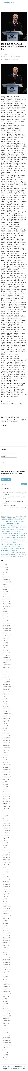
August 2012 (6, 945)
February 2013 (6, 933)
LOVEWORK (16, 539)
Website (3, 463)
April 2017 (5, 818)
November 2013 (7, 911)
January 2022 (6, 682)
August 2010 (6, 996)
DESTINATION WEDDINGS (15, 520)
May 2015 (5, 872)
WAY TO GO (19, 554)
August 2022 (6, 667)
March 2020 (6, 733)
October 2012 (6, 942)
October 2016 (6, 833)
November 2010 (7, 989)
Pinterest (5, 403)
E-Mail (20, 403)
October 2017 (6, 803)
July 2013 (5, 920)
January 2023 (6, 655)
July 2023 (5, 640)
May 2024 (5, 616)
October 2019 (6, 745)
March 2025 (6, 596)
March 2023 (6, 650)
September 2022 (7, 664)
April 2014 (5, 901)
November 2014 (7, 886)
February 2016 (6, 852)
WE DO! (24, 554)
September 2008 (7, 1045)
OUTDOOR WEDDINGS (9, 544)
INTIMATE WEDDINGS (19, 533)
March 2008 (6, 1059)
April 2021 (5, 703)
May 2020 (5, 728)
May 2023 (5, 645)
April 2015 (5, 874)
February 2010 (6, 1011)
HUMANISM (5, 533)
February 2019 (6, 764)
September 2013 (7, 916)
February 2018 (6, 794)
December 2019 (7, 740)
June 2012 (5, 950)
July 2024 (5, 611)
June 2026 (5, 567)
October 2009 (6, 1018)
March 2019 (6, 762)
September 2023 (7, 635)
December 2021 (7, 684)
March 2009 (6, 1033)
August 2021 (6, 694)
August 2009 (6, 1023)
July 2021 (5, 696)
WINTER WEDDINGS (19, 556)
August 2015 (6, 864)
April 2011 (5, 979)
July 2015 (5, 867)
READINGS (12, 546)
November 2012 (7, 940)
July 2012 (5, 947)
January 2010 (6, 1013)
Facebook (5, 401)
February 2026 (6, 577)
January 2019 (6, 767)
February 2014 (6, 906)
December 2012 (7, 937)
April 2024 (5, 618)
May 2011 (5, 976)
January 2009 (6, 1037)
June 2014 (5, 898)
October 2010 (6, 991)
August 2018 (6, 779)
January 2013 (6, 935)
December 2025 (7, 579)
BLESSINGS (11, 516)
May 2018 (5, 786)
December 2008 (7, 1040)
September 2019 (7, 747)
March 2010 (6, 1008)
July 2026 (5, 565)
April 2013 (5, 928)
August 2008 (6, 1047)
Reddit (19, 401)
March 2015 (6, 877)
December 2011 (7, 962)
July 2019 (5, 752)
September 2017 (7, 806)
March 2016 (6, 850)
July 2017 (5, 811)
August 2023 (6, 638)
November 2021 (7, 686)
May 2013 (5, 925)
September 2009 (7, 1020)
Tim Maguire (8, 2)
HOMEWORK (17, 531)
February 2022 (6, 679)
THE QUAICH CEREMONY (7, 554)
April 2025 (5, 594)
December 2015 (7, 857)
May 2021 (5, 701)
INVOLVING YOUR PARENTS (7, 539)
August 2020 (6, 721)
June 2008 (5, 1052)
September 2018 (7, 777)
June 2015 (5, 869)
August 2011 (6, 972)
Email (3, 456)
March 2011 (6, 981)
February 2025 (6, 599)
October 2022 (6, 662)
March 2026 (6, 574)
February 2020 (6, 735)
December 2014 (7, 884)
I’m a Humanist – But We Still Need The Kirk (14, 508)
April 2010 (5, 1006)
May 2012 (5, 952)
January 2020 (6, 738)
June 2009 (5, 1028)
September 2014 (7, 891)
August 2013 (6, 918)
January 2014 (6, 908)
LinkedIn (12, 403)
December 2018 (7, 769)
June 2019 (5, 755)
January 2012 (6, 959)
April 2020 (5, 730)
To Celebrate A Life (8, 56)
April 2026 (5, 572)
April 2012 (5, 955)
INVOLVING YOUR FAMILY (8, 535)
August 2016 (6, 838)
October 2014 (6, 889)
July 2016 (5, 840)
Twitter (13, 401)
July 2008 (5, 1050)
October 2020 (6, 718)
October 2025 (6, 584)
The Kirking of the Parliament (10, 505)
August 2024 (6, 608)
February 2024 (6, 623)
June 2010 (5, 1001)
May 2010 (5, 1003)
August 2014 (6, 894)
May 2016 (5, 845)
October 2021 (6, 689)
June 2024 (5, 613)
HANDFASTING (9, 531)
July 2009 (5, 1025)
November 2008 (7, 1042)
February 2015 (6, 879)
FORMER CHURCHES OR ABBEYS (14, 529)
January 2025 (6, 601)
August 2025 (6, 586)
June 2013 (5, 923)
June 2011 (5, 974)
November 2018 (7, 772)
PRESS (8, 547)
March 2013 (6, 930)
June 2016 (5, 842)
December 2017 (7, 799)
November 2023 (7, 630)
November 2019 (7, 742)
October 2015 (6, 859)
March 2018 (6, 791)
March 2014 (6, 903)
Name (3, 449)
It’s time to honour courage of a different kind (13, 46)
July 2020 (5, 723)
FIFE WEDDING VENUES (16, 527)
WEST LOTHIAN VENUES (7, 556)
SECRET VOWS (15, 551)
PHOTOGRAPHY (16, 545)
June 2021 (5, 699)
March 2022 (6, 677)
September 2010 (7, 994)
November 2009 (7, 1016)
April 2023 (5, 647)
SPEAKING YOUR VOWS (18, 553)
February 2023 (6, 652)
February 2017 (6, 823)
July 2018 (5, 781)
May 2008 (5, 1055)
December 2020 (7, 713)
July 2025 (5, 589)
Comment (4, 425)
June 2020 (5, 725)
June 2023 (5, 643)
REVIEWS (5, 550)
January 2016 (6, 855)
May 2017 (5, 816)
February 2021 (6, 708)
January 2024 (6, 625)
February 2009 (6, 1035)
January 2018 (6, 796)
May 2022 (5, 672)
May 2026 (5, 569)
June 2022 (5, 669)
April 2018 (5, 789)
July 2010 (5, 998)
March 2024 (6, 621)
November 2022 (7, 660)
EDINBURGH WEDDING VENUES (10, 524)
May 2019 (5, 757)
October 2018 (6, 774)
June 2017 (5, 813)
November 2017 (7, 801)
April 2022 (5, 674)
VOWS (15, 555)
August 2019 (6, 750)
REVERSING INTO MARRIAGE (17, 548)
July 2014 (5, 896)
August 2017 (6, 808)
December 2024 (7, 604)
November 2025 (7, 582)
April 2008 (5, 1057)
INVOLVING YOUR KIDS (18, 537)
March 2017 (6, 820)
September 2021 (7, 691)
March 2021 (6, 706)
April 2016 (5, 847)
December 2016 (7, 828)
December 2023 (7, 628)
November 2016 (7, 830)
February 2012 (6, 957)
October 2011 (6, 967)
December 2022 (7, 657)
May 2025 (5, 591)
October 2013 (6, 913)
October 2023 (6, 633)
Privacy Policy (14, 1067)
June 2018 (5, 784)
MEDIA (8, 541)
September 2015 (7, 862)
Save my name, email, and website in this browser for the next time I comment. (13, 473)
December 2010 (7, 986)
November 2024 (7, 606)
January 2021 (6, 711)
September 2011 (7, 969)
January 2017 (6, 825)
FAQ (8, 528)
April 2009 (5, 1030)
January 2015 (6, 881)
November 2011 (7, 964)
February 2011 (6, 984)
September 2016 (7, 835)
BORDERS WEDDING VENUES (20, 516)
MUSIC (7, 543)
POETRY (3, 547)
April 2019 (5, 760)
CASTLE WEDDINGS (8, 518)
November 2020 (7, 716)
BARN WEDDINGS (5, 516)
